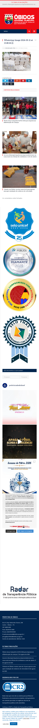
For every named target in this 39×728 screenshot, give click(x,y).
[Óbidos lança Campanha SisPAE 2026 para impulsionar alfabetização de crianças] (19, 108)
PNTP (10, 707)
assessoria (15, 698)
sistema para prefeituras (25, 696)
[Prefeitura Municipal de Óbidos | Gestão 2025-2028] (19, 19)
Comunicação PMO (10, 48)
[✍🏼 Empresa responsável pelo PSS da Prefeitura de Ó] (19, 511)
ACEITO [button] (13, 724)
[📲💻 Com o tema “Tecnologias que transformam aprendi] (19, 476)
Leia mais (26, 718)
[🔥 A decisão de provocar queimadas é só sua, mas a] (19, 442)
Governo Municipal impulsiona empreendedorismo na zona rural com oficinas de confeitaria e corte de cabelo (20, 4)
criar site (13, 696)
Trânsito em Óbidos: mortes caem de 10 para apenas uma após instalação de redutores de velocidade (19, 190)
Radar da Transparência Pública (23, 707)
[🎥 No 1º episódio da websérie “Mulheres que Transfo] (19, 407)
